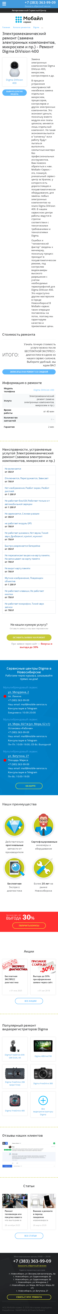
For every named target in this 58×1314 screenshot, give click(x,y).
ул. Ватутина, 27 (18, 756)
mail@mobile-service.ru (34, 704)
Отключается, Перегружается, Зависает (26, 478)
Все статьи (30, 1235)
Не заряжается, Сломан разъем (22, 513)
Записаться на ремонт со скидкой (29, 372)
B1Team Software (36, 1310)
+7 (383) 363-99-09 (40, 2)
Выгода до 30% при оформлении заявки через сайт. (43, 979)
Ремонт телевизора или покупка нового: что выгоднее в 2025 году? (13, 1217)
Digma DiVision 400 (44, 389)
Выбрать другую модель (14, 92)
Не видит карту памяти (17, 568)
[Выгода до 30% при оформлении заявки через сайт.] (43, 965)
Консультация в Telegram (22, 708)
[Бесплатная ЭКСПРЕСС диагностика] (15, 965)
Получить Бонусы (29, 925)
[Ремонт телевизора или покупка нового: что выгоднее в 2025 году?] (15, 1200)
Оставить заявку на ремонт (29, 637)
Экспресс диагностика (14, 887)
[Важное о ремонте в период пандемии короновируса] (43, 1200)
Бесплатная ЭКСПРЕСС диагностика (11, 979)
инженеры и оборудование (44, 845)
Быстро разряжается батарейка (22, 545)
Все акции (31, 1001)
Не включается (13, 468)
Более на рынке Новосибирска (43, 887)
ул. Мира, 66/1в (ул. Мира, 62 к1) (29, 724)
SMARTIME (20, 1310)
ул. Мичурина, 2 (18, 692)
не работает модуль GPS (18, 523)
